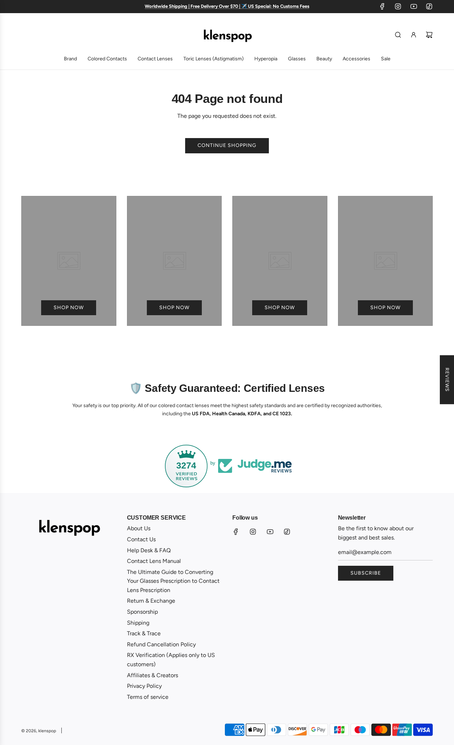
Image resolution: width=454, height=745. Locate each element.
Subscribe (365, 573)
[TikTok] (429, 6)
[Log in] (413, 35)
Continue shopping (227, 145)
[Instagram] (398, 6)
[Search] (398, 35)
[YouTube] (413, 6)
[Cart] (429, 35)
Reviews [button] (447, 379)
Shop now (69, 308)
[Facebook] (382, 6)
